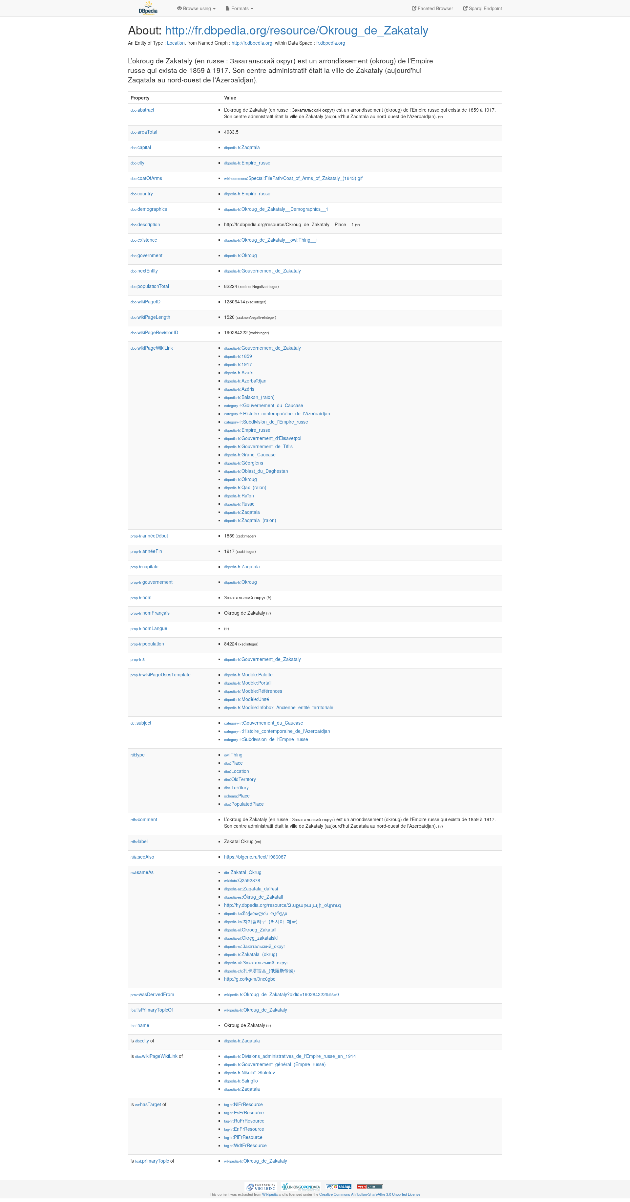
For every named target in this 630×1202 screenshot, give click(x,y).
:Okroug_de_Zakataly (255, 1009)
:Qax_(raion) (245, 487)
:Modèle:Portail (247, 682)
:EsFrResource (244, 1112)
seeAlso (142, 856)
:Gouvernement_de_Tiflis (258, 446)
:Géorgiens (243, 462)
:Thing (233, 754)
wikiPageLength (150, 317)
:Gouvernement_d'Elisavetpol (262, 438)
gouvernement (152, 582)
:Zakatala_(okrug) (250, 954)
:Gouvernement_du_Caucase (263, 405)
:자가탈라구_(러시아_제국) (261, 921)
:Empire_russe (247, 162)
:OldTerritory (240, 779)
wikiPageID (145, 301)
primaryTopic (152, 1160)
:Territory (236, 787)
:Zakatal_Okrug (243, 872)
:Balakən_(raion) (249, 397)
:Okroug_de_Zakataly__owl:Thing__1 (271, 239)
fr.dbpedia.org (330, 42)
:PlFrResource (243, 1137)
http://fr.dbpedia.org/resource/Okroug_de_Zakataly (297, 29)
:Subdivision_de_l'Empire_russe (266, 421)
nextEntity (144, 270)
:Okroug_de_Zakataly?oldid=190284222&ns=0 (281, 994)
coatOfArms (146, 178)
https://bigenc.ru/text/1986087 (255, 856)
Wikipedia (270, 1194)
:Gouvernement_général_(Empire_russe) (275, 1064)
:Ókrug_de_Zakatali (253, 896)
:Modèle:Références (253, 691)
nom (141, 597)
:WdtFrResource (245, 1145)
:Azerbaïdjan (245, 380)
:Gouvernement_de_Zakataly (262, 270)
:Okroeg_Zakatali (250, 929)
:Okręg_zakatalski (251, 937)
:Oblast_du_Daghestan (256, 471)
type (138, 754)
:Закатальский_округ (254, 946)
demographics (149, 209)
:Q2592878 (242, 880)
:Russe (239, 503)
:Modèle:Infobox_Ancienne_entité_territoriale (278, 707)
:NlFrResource (243, 1104)
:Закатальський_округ (256, 962)
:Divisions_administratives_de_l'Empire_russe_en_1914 (290, 1056)
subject (141, 722)
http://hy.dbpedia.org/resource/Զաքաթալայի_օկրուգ (282, 905)
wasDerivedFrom (152, 994)
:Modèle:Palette (248, 674)
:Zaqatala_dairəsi (251, 888)
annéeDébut (149, 535)
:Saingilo (241, 1080)
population (147, 643)
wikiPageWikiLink (152, 347)
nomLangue (149, 628)
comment (144, 819)
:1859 (238, 356)
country (142, 193)
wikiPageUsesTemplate (161, 674)
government (146, 255)
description (145, 224)
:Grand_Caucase (250, 454)
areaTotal (144, 131)
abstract (142, 109)
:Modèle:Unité (246, 699)
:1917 (238, 364)
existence (144, 239)
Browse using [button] (197, 8)
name (140, 1025)
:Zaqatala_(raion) (250, 520)
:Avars (238, 372)
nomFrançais (150, 612)
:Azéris (239, 388)
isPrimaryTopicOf (152, 1009)
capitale (144, 566)
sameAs (142, 872)
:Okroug (240, 255)
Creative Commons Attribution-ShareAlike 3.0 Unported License (369, 1194)
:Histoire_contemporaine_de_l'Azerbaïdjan (277, 413)
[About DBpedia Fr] (147, 8)
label (139, 841)
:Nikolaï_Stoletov (249, 1072)
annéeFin (146, 551)
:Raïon (239, 495)
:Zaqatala (242, 147)
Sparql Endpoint (485, 8)
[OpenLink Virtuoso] (260, 1186)
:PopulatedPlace (244, 803)
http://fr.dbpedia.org (252, 42)
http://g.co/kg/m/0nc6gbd (250, 978)
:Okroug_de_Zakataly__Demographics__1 (276, 209)
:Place (233, 762)
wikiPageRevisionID (154, 332)
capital (141, 147)
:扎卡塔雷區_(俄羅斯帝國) (259, 970)
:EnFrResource (244, 1129)
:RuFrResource (244, 1120)
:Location (236, 771)
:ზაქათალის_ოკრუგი (255, 913)
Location (176, 42)
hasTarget (148, 1104)
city (137, 162)
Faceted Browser (434, 8)
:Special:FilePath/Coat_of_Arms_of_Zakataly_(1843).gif (293, 178)
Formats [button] (240, 8)
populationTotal (150, 286)
